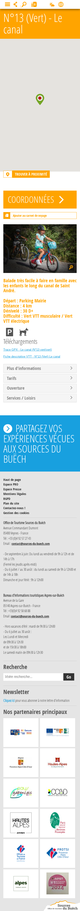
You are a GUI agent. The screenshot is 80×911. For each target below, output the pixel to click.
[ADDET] (21, 824)
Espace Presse (12, 489)
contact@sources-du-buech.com (31, 544)
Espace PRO (10, 484)
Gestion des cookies (16, 513)
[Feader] (57, 733)
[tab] (40, 368)
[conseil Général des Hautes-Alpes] (57, 764)
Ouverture (15, 388)
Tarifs (11, 378)
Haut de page (12, 479)
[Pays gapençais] (21, 794)
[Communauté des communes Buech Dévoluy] (57, 794)
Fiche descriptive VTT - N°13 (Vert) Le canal (31, 356)
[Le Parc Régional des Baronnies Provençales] (57, 824)
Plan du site (11, 503)
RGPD (6, 498)
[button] (40, 99)
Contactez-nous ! (14, 508)
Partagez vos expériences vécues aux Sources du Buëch (38, 443)
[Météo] (52, 5)
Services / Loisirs (21, 398)
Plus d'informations (24, 368)
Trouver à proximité (31, 174)
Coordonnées (32, 199)
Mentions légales (14, 493)
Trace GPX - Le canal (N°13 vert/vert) (27, 349)
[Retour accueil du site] (62, 905)
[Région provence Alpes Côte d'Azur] (21, 764)
